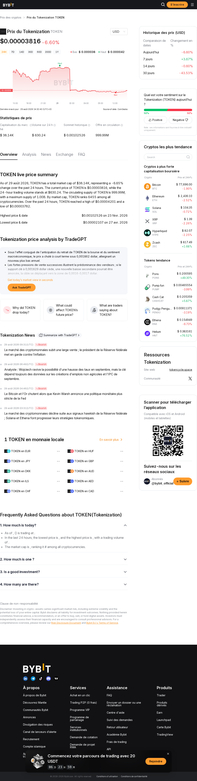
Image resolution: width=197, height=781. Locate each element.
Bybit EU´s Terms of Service (102, 622)
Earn (159, 712)
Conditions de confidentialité (134, 776)
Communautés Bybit (35, 709)
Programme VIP (80, 709)
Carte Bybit (164, 727)
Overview (9, 154)
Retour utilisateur (117, 727)
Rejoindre (155, 761)
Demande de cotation (84, 737)
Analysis (29, 154)
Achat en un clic (80, 695)
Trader (161, 695)
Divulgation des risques (38, 724)
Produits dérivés (162, 704)
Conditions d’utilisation (107, 776)
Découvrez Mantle (35, 702)
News (46, 154)
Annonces (29, 717)
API (109, 749)
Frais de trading (117, 741)
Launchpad (164, 720)
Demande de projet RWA (82, 746)
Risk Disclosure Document (66, 622)
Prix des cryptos (10, 17)
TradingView (165, 734)
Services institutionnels (78, 729)
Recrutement (31, 739)
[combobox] (166, 157)
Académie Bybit (117, 734)
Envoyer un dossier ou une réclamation (124, 704)
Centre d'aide (115, 712)
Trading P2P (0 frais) (83, 702)
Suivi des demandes (120, 720)
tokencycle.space (180, 369)
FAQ (81, 154)
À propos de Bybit (34, 695)
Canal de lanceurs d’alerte (39, 731)
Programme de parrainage (79, 719)
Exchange (64, 154)
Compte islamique (34, 746)
